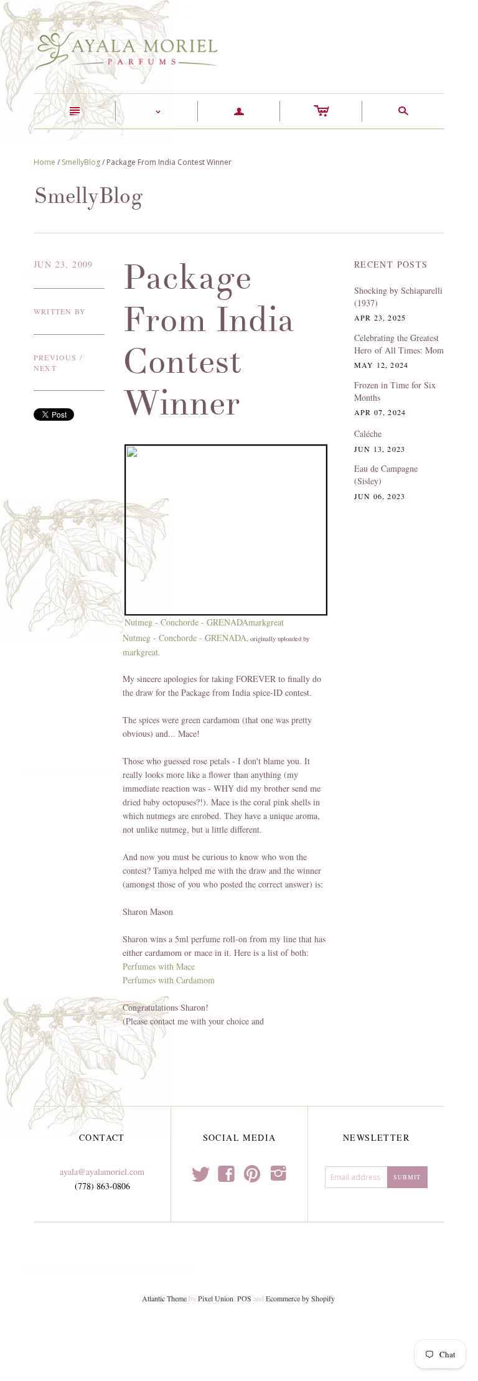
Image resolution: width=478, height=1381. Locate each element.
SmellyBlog (81, 162)
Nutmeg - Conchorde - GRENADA (186, 622)
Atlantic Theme (164, 1298)
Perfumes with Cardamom (169, 980)
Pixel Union (215, 1298)
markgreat (266, 622)
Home (44, 162)
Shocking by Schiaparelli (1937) (398, 296)
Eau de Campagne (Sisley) (386, 474)
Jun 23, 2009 (63, 264)
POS (244, 1298)
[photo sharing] (226, 529)
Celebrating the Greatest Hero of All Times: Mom (399, 344)
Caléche (368, 433)
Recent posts (391, 264)
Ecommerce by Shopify (300, 1298)
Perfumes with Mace (159, 966)
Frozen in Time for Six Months (395, 391)
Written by (60, 311)
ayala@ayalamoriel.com (102, 1171)
